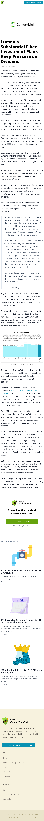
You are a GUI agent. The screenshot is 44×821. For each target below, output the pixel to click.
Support (6, 776)
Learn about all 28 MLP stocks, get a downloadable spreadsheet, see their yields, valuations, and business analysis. (19, 578)
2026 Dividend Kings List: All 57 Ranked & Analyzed (21, 671)
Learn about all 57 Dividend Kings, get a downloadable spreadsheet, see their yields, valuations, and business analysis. (19, 678)
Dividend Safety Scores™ (13, 762)
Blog (4, 790)
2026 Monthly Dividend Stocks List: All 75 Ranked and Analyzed (21, 621)
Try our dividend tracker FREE (19, 745)
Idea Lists (26, 8)
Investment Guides (10, 8)
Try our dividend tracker (33, 3)
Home (5, 758)
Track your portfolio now (22, 521)
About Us (6, 771)
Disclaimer (31, 817)
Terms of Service (15, 817)
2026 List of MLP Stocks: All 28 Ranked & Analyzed (21, 571)
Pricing (5, 767)
